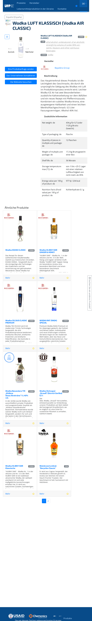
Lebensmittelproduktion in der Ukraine (35, 8)
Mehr (7, 278)
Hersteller (34, 3)
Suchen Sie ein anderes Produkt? (89, 294)
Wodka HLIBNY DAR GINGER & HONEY (48, 251)
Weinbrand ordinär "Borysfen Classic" (48, 467)
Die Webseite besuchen (21, 82)
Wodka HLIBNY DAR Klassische (14, 467)
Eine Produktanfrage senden (21, 69)
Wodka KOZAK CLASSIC (15, 250)
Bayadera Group (62, 68)
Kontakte (62, 8)
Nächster (29, 52)
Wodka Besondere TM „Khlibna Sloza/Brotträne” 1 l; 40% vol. (16, 394)
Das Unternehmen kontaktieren (20, 75)
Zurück (11, 52)
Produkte (21, 3)
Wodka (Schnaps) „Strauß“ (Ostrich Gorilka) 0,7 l (51, 393)
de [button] (83, 3)
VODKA (50, 54)
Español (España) (14, 17)
